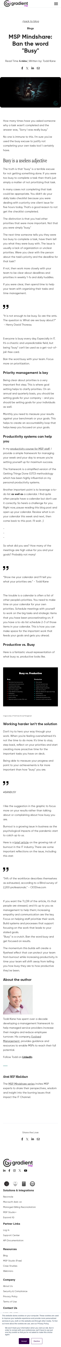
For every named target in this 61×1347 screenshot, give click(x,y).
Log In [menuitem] (6, 1230)
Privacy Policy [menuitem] (10, 1296)
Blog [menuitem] (5, 1255)
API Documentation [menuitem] (13, 1240)
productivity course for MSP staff (30, 448)
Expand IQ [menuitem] (8, 1217)
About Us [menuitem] (8, 1286)
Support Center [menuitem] (11, 1235)
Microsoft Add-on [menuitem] (12, 1202)
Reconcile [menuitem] (8, 1196)
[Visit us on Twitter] (20, 1170)
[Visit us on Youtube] (25, 1170)
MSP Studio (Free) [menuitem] (12, 1260)
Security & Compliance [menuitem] (15, 1291)
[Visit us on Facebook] (9, 1170)
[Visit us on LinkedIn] (4, 1170)
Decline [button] (37, 1341)
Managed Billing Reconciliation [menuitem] (19, 1207)
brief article (22, 842)
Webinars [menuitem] (8, 1271)
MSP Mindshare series (21, 1083)
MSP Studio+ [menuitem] (9, 1212)
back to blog (31, 21)
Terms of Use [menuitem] (10, 1301)
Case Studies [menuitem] (10, 1266)
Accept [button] (24, 1341)
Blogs (30, 28)
